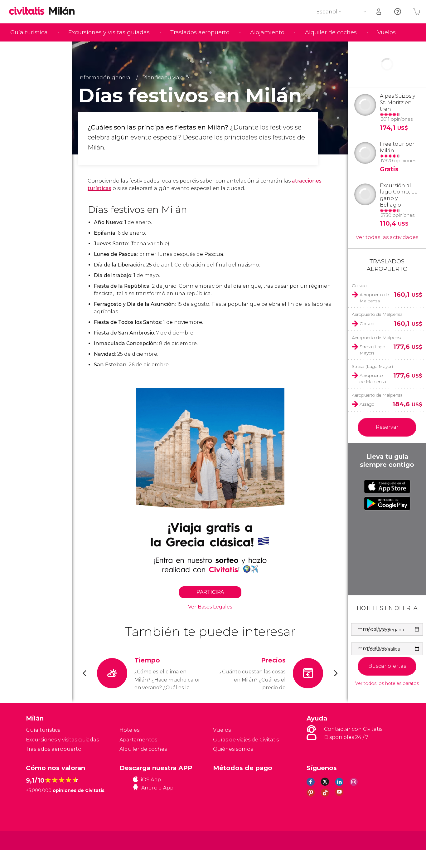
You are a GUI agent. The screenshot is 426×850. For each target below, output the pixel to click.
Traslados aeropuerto (200, 32)
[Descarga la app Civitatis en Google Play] (387, 503)
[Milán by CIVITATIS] (29, 11)
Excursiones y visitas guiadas (109, 32)
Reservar (387, 427)
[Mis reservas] (379, 11)
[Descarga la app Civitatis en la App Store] (387, 486)
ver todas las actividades (387, 237)
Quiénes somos (233, 749)
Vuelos (386, 32)
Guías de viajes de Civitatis (246, 740)
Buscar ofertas (387, 666)
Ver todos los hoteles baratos (387, 683)
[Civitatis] (41, 840)
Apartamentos (138, 740)
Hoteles (129, 730)
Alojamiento (267, 32)
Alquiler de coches (331, 32)
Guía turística (29, 32)
